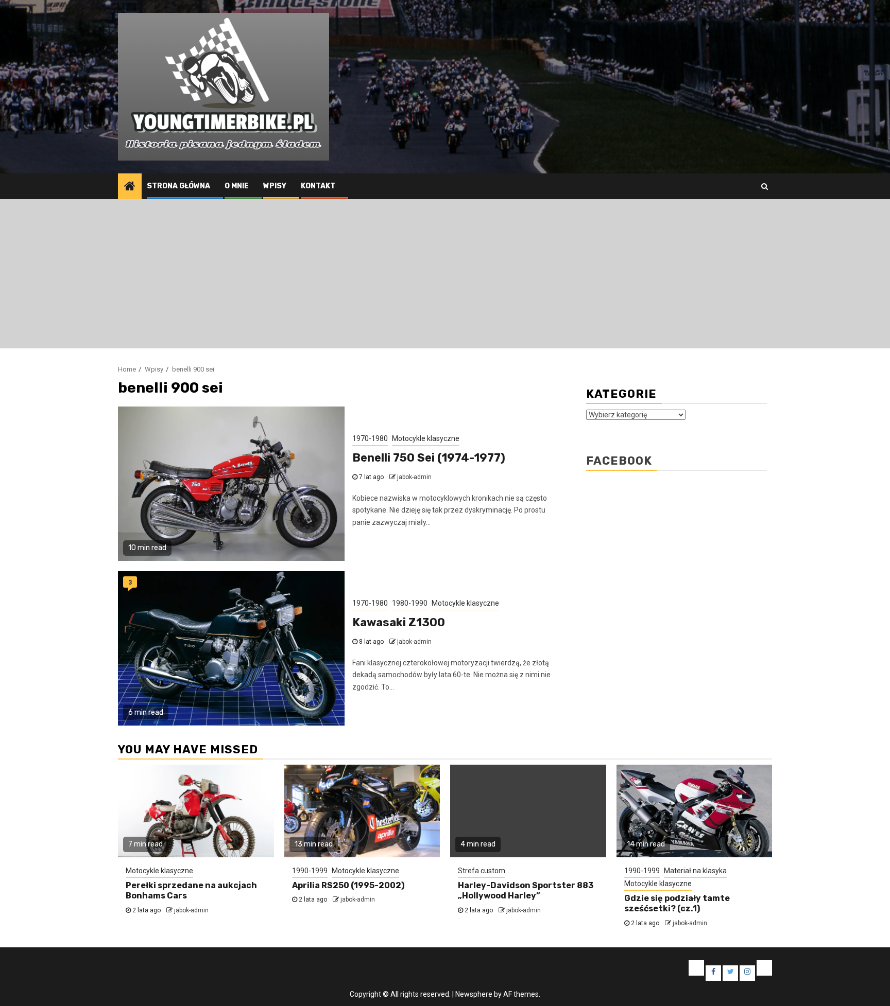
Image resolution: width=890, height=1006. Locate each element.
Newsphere (473, 994)
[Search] (764, 186)
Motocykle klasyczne (425, 438)
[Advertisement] (445, 276)
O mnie (237, 186)
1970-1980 (370, 438)
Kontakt (318, 186)
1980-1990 (409, 603)
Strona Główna (178, 186)
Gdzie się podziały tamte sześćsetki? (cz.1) (677, 903)
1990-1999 (310, 871)
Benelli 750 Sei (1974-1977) (428, 458)
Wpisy (274, 186)
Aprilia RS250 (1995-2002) (348, 885)
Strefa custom (481, 871)
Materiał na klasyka (695, 871)
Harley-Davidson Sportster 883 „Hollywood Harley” (525, 890)
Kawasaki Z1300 (398, 622)
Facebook (619, 461)
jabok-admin (414, 477)
